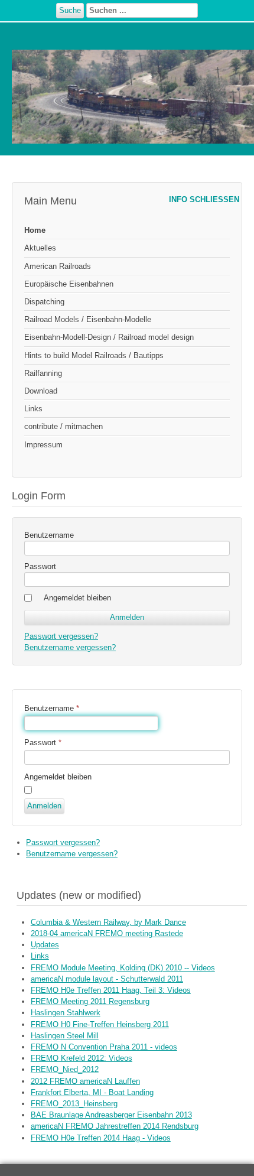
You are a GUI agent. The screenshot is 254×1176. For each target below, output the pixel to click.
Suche (70, 10)
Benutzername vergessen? (70, 647)
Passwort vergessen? (61, 636)
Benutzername (49, 535)
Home (34, 230)
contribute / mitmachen (63, 426)
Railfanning (43, 373)
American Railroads (57, 266)
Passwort (40, 566)
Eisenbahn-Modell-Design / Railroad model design (109, 337)
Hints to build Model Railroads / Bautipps (94, 355)
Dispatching (44, 301)
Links (33, 408)
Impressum (43, 444)
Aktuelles (40, 247)
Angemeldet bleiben (77, 597)
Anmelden (44, 805)
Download (40, 390)
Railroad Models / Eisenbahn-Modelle (87, 319)
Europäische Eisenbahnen (68, 284)
